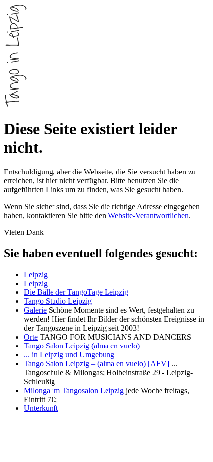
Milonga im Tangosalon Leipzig (74, 390)
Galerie (35, 310)
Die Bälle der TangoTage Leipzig (76, 292)
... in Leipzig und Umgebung (69, 354)
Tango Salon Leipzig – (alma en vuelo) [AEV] (96, 363)
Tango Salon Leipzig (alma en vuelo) (82, 346)
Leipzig (36, 274)
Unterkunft (41, 408)
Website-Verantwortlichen (148, 215)
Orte (31, 337)
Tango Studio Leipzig (58, 301)
